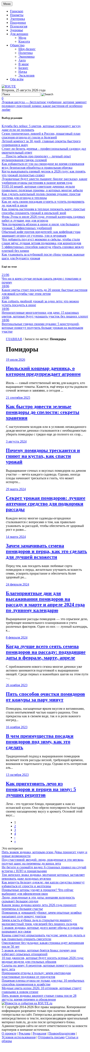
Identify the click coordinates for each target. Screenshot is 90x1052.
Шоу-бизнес (27, 49)
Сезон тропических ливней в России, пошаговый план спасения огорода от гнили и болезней (41, 135)
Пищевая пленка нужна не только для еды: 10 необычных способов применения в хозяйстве (43, 982)
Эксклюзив (26, 75)
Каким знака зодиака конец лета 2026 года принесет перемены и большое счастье (39, 907)
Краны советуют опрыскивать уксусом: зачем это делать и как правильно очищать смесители (43, 937)
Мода (22, 37)
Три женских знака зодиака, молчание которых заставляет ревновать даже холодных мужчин (43, 876)
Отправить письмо (51, 1037)
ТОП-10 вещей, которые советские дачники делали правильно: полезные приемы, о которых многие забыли (42, 188)
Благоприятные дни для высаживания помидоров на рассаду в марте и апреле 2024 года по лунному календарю (45, 602)
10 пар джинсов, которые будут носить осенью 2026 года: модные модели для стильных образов (43, 959)
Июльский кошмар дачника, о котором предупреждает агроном (43, 371)
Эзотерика (17, 19)
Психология (18, 26)
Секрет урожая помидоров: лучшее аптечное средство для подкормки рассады (45, 503)
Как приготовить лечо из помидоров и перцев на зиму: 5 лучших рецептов (41, 789)
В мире (23, 64)
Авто (22, 60)
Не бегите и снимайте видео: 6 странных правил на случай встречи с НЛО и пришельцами (44, 869)
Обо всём (16, 79)
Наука (22, 71)
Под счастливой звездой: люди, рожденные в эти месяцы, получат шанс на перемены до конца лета (43, 861)
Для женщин (19, 34)
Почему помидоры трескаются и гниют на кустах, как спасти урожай (43, 456)
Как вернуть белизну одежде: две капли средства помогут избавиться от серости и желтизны (43, 884)
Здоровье (16, 30)
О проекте (9, 1033)
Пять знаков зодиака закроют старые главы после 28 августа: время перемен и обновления (39, 997)
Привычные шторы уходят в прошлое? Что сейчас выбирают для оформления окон (37, 891)
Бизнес (23, 68)
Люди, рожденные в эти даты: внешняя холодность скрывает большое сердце (38, 899)
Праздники (18, 22)
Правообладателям (61, 1033)
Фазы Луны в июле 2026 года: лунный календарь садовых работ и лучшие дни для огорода (43, 218)
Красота (24, 41)
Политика (25, 53)
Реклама (24, 1033)
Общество (17, 45)
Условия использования (19, 1037)
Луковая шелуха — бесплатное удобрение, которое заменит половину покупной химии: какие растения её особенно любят (44, 105)
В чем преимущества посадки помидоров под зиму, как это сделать (39, 741)
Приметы (16, 15)
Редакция (39, 1033)
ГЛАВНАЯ (14, 339)
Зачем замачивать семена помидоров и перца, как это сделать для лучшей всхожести (46, 551)
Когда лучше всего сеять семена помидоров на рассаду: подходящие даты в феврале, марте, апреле (46, 652)
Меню (7, 3)
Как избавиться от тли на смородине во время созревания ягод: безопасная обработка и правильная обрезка (43, 165)
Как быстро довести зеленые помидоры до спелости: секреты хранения (42, 412)
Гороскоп (16, 11)
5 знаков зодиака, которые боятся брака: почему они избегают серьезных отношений (39, 952)
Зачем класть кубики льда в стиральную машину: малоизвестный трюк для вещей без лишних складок (39, 922)
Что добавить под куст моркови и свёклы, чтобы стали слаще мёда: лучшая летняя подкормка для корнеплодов (41, 241)
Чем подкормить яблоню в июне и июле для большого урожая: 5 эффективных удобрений (40, 226)
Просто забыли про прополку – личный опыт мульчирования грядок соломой (36, 158)
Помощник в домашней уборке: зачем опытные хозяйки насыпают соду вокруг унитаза (42, 914)
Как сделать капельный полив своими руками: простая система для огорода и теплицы (41, 196)
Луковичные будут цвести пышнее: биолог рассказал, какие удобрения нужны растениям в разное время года (44, 180)
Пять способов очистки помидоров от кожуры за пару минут (45, 696)
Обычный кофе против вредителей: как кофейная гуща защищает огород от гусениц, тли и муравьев (41, 233)
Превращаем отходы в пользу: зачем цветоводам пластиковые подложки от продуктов (36, 975)
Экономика (26, 56)
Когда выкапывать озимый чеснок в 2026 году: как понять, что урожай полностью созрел (44, 173)
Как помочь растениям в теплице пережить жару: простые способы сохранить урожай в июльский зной (43, 211)
